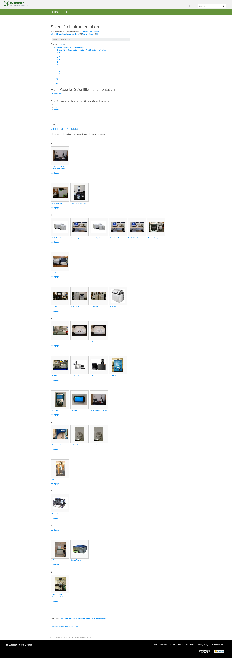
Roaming (57, 109)
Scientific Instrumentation (68, 626)
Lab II (56, 107)
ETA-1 (53, 272)
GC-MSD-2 (75, 376)
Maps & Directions (160, 644)
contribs (96, 31)
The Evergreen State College (18, 644)
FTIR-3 (92, 341)
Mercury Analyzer (57, 445)
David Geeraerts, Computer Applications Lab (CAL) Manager (83, 618)
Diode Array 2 (75, 238)
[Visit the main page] (16, 3)
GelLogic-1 (93, 376)
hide (62, 44)
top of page (55, 173)
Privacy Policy (202, 644)
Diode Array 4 (114, 238)
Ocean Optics (56, 514)
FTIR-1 (53, 341)
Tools (65, 12)
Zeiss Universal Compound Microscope (59, 595)
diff (52, 34)
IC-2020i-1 (55, 307)
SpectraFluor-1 (76, 560)
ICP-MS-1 (112, 307)
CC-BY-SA (70, 637)
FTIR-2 (73, 341)
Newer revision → (88, 34)
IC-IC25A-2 (75, 307)
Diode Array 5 (133, 238)
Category (54, 626)
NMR (53, 479)
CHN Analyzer (56, 203)
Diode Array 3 (95, 238)
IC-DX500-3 (94, 307)
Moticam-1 (74, 445)
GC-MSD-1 (55, 376)
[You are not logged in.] (190, 6)
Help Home (54, 12)
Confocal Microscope (78, 203)
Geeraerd (85, 31)
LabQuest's (55, 410)
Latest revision (72, 34)
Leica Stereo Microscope (98, 410)
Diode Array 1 (56, 238)
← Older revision (60, 34)
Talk (90, 31)
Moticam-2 (93, 445)
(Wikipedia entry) (57, 93)
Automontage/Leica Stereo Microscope (58, 167)
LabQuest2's (75, 410)
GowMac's (113, 376)
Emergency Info (217, 644)
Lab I (56, 104)
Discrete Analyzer (154, 238)
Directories (190, 644)
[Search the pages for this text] (223, 6)
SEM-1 (53, 560)
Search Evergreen (176, 644)
